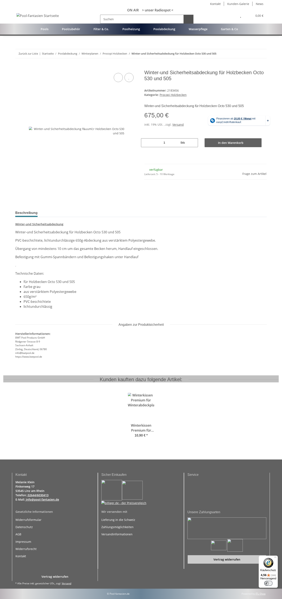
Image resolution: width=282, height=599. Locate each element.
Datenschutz (24, 527)
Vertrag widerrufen (226, 559)
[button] (232, 15)
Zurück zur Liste (28, 53)
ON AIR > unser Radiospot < (148, 10)
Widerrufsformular (28, 520)
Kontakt (215, 4)
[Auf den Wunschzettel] (129, 77)
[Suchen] (188, 19)
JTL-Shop (260, 593)
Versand (178, 124)
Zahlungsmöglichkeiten (117, 527)
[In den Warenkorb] (18, 67)
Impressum (23, 542)
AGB (18, 534)
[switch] (268, 583)
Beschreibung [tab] (26, 213)
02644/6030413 (38, 495)
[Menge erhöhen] (193, 142)
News (259, 4)
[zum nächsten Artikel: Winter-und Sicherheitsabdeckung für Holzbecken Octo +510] (262, 53)
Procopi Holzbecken (173, 95)
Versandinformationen (117, 534)
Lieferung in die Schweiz (118, 520)
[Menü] (275, 558)
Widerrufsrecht (26, 549)
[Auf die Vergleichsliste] (118, 77)
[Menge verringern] (146, 142)
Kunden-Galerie (238, 4)
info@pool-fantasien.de (42, 499)
